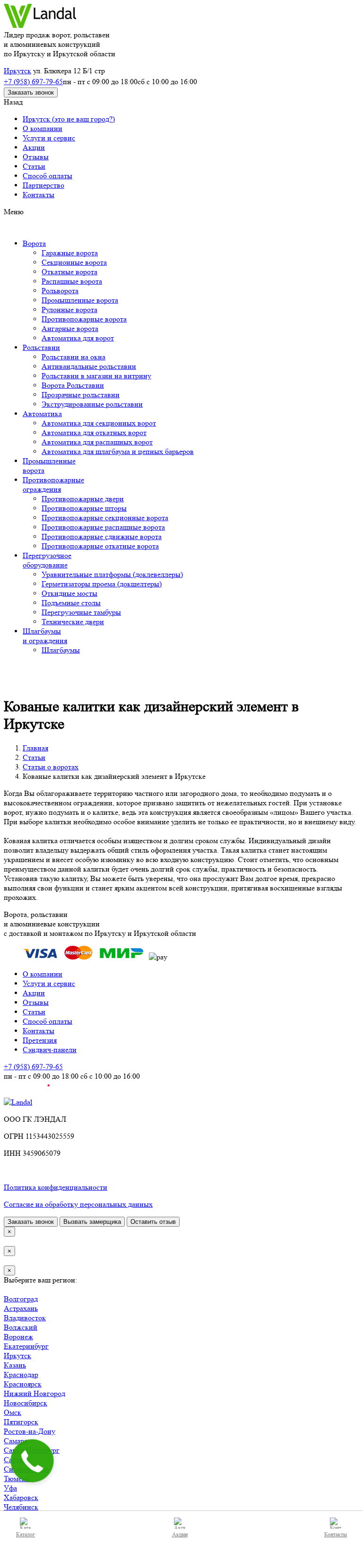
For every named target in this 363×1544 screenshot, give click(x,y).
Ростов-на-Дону (29, 1431)
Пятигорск (21, 1421)
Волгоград (21, 1298)
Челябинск (21, 1506)
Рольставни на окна (73, 356)
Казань (15, 1365)
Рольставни (41, 347)
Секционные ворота (74, 262)
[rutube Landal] (27, 1092)
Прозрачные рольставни (81, 394)
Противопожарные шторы (84, 508)
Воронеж (18, 1336)
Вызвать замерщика (92, 1221)
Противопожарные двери (83, 498)
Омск (12, 1412)
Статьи (34, 166)
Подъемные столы (71, 602)
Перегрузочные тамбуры (81, 612)
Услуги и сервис (49, 137)
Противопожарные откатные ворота (100, 545)
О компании (42, 128)
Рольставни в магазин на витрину (96, 375)
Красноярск (23, 1383)
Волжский (20, 1327)
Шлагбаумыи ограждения (45, 636)
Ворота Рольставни (73, 385)
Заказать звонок (31, 92)
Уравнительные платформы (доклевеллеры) (112, 574)
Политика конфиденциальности (55, 1187)
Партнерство (43, 185)
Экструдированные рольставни (92, 404)
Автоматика (42, 413)
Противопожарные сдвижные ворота (102, 536)
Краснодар (21, 1374)
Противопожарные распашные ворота (103, 527)
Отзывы (36, 156)
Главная (35, 747)
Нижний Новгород (34, 1393)
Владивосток (25, 1317)
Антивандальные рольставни (89, 366)
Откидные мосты (69, 593)
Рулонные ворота (69, 309)
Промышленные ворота (80, 300)
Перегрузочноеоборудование (47, 560)
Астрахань (21, 1308)
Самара (15, 1440)
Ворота (34, 243)
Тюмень (16, 1478)
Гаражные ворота (70, 252)
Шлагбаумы (61, 650)
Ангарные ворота (70, 328)
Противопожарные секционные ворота (105, 517)
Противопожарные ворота (84, 318)
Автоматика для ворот (78, 337)
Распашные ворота (72, 281)
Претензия (40, 1040)
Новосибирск (25, 1402)
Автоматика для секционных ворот (99, 423)
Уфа (10, 1487)
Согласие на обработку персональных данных (78, 1204)
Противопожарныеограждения (53, 484)
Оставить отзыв (153, 1221)
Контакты (38, 194)
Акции (34, 147)
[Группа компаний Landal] (40, 25)
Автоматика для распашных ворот (97, 441)
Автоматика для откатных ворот (94, 432)
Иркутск (17, 70)
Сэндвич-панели (50, 1049)
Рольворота (60, 290)
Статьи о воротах (50, 766)
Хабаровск (21, 1497)
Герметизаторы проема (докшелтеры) (102, 583)
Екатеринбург (26, 1346)
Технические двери (73, 621)
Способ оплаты (47, 175)
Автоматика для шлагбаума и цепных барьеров (118, 451)
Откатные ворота (69, 271)
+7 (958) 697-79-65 (33, 81)
